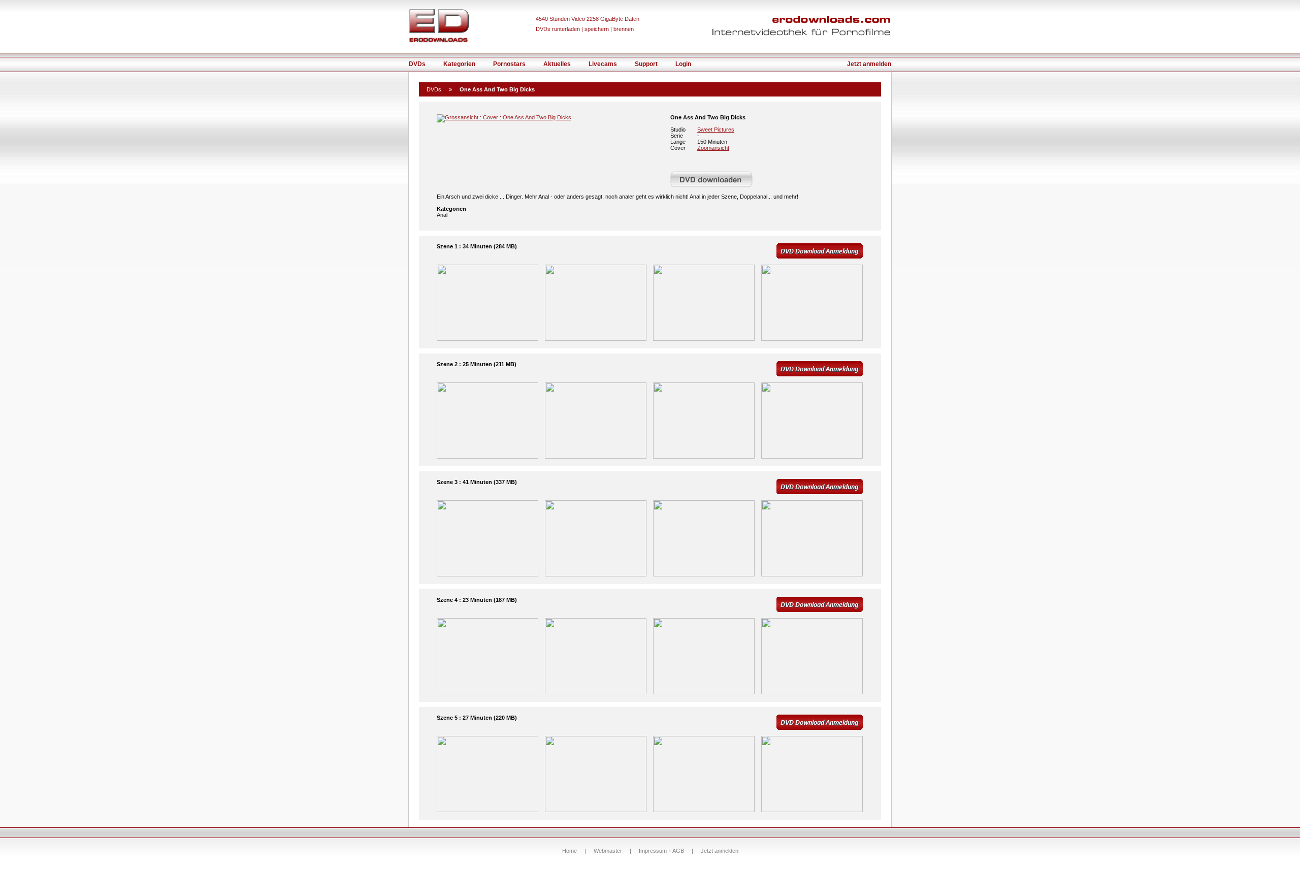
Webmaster (608, 851)
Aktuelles (557, 64)
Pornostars (509, 64)
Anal (442, 215)
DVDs (417, 64)
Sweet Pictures (715, 129)
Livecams (603, 64)
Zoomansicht (713, 148)
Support (646, 64)
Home (569, 851)
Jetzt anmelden (869, 64)
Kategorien (459, 64)
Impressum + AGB (661, 851)
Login (683, 64)
